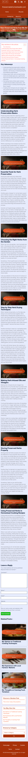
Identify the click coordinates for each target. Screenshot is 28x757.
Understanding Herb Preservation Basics (12, 48)
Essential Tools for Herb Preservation (11, 50)
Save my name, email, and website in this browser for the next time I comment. (12, 609)
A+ (3, 1)
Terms (10, 749)
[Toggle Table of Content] (24, 45)
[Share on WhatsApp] (25, 2)
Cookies (22, 745)
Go (14, 736)
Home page (6, 745)
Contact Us (10, 16)
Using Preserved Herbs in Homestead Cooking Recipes (13, 59)
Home (7, 12)
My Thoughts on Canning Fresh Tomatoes (13, 691)
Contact (17, 749)
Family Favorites (11, 31)
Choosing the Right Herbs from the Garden (12, 52)
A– (6, 1)
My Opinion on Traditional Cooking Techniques (11, 642)
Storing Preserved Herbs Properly (10, 57)
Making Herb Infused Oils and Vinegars (11, 55)
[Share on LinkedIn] (22, 2)
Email (3, 595)
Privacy (15, 745)
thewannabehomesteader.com (14, 7)
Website (3, 601)
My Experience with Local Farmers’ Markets (11, 667)
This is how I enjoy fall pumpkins (11, 701)
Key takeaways (6, 46)
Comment (4, 572)
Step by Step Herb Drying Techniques (11, 53)
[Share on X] (19, 2)
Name (3, 590)
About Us (18, 16)
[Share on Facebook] (16, 2)
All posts (21, 12)
